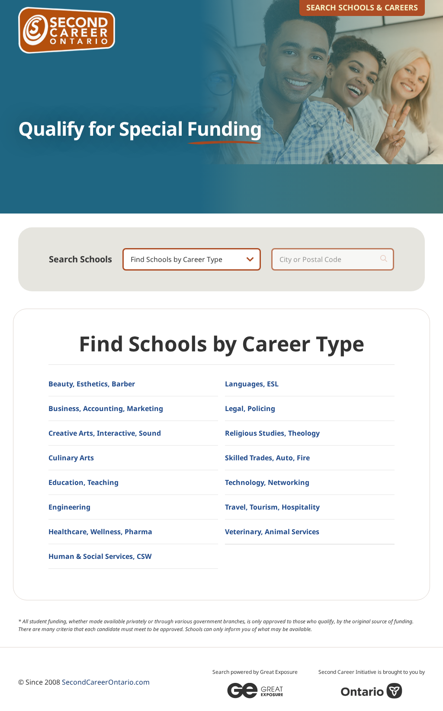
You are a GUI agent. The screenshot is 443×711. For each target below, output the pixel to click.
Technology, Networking (267, 482)
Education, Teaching (83, 482)
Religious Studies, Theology (272, 433)
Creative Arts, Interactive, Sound (104, 433)
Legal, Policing (250, 408)
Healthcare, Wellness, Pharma (100, 531)
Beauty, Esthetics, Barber (91, 384)
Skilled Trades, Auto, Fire (267, 457)
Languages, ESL (252, 384)
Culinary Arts (71, 457)
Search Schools (80, 259)
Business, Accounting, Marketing (105, 408)
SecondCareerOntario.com (106, 682)
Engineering (69, 507)
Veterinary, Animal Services (272, 531)
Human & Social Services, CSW (99, 556)
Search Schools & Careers (362, 7)
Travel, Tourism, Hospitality (272, 507)
